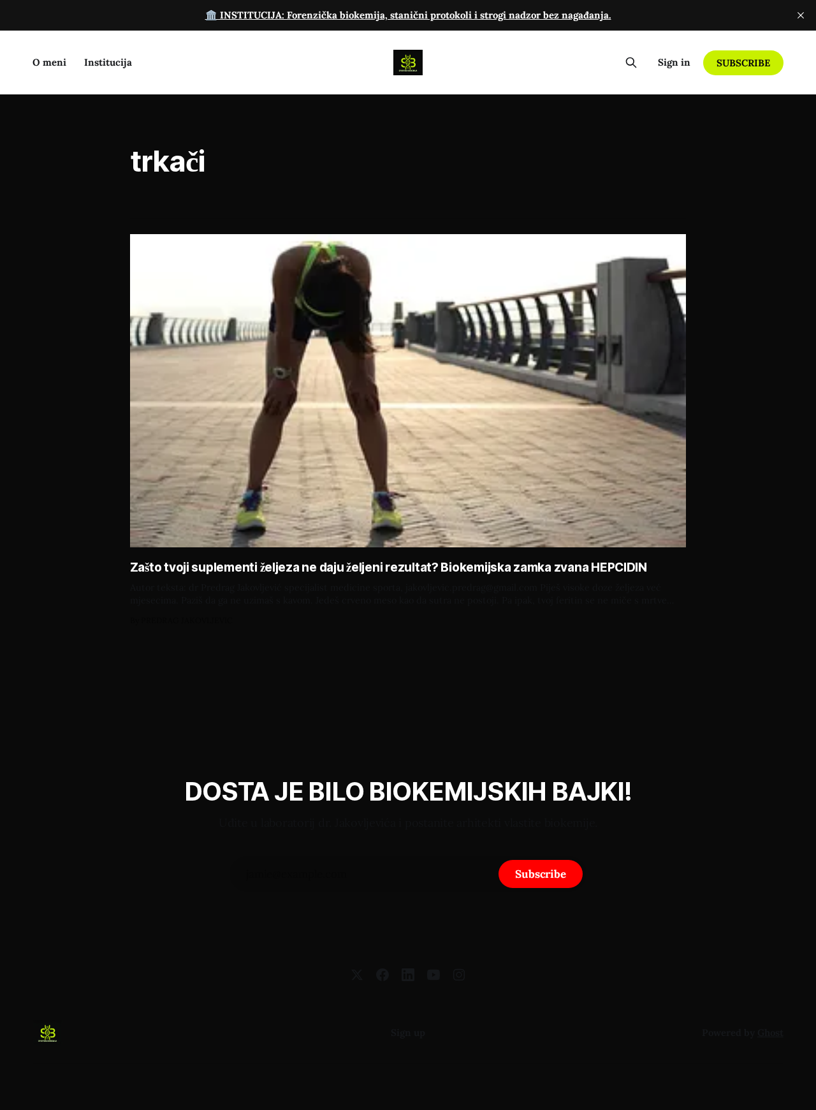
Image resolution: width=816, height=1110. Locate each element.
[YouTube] (433, 974)
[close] (800, 15)
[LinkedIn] (408, 974)
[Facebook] (382, 974)
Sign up (408, 1032)
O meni (49, 62)
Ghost (770, 1032)
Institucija (108, 62)
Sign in (674, 62)
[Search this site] (631, 62)
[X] (357, 974)
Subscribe (743, 63)
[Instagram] (459, 974)
